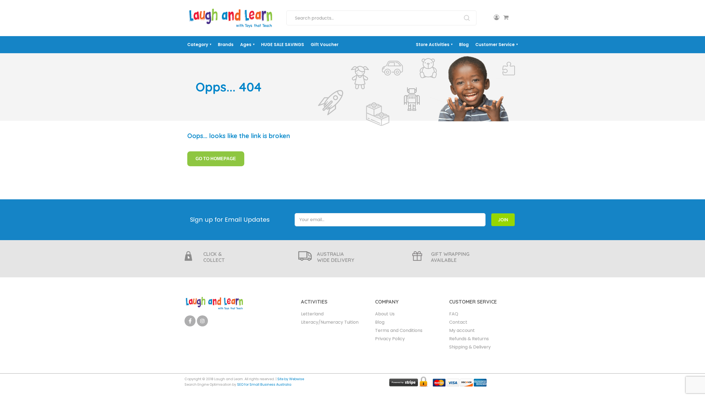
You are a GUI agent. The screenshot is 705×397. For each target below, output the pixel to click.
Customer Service (496, 44)
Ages (247, 44)
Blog (464, 44)
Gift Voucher (324, 44)
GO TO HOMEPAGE (216, 158)
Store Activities (434, 44)
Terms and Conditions (398, 330)
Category (199, 44)
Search (466, 17)
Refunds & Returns (469, 339)
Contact (458, 322)
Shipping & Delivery (470, 347)
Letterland (312, 314)
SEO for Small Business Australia (264, 384)
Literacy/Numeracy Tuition (330, 322)
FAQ (453, 314)
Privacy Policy (390, 339)
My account (462, 330)
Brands (226, 44)
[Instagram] (202, 320)
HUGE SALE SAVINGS (282, 44)
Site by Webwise (290, 379)
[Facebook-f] (190, 320)
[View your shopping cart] (506, 17)
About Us (385, 314)
